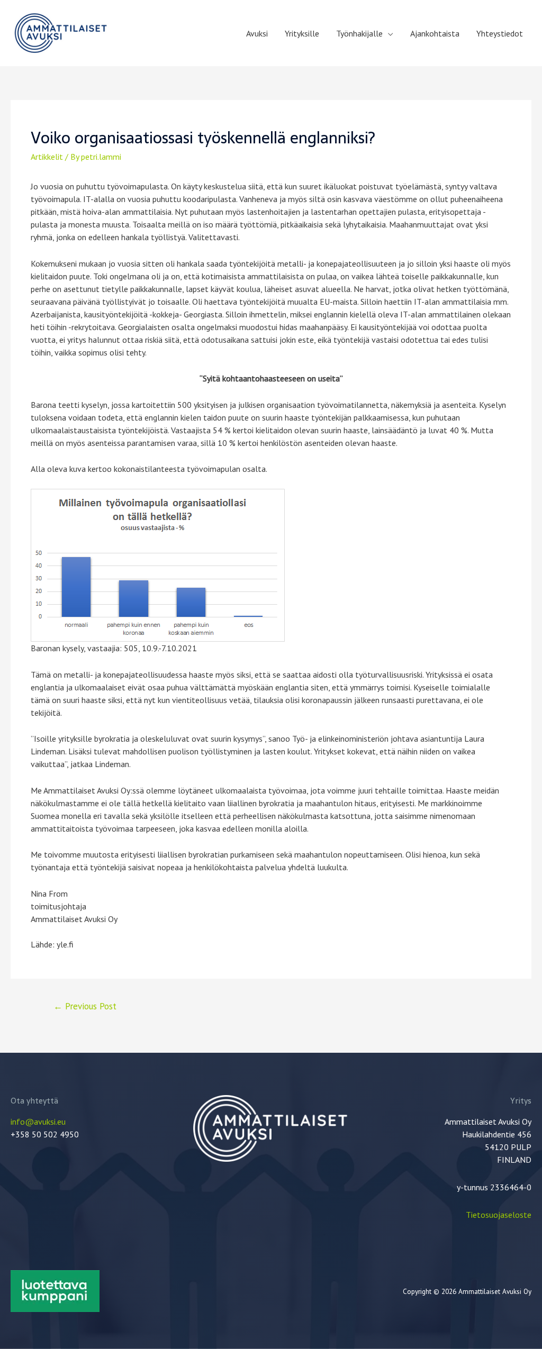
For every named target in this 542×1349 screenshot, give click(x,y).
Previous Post (84, 1006)
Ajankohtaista (434, 33)
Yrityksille (302, 33)
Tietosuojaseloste (498, 1214)
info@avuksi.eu (38, 1121)
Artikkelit (47, 156)
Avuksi (257, 33)
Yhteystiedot (499, 33)
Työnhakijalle (359, 33)
